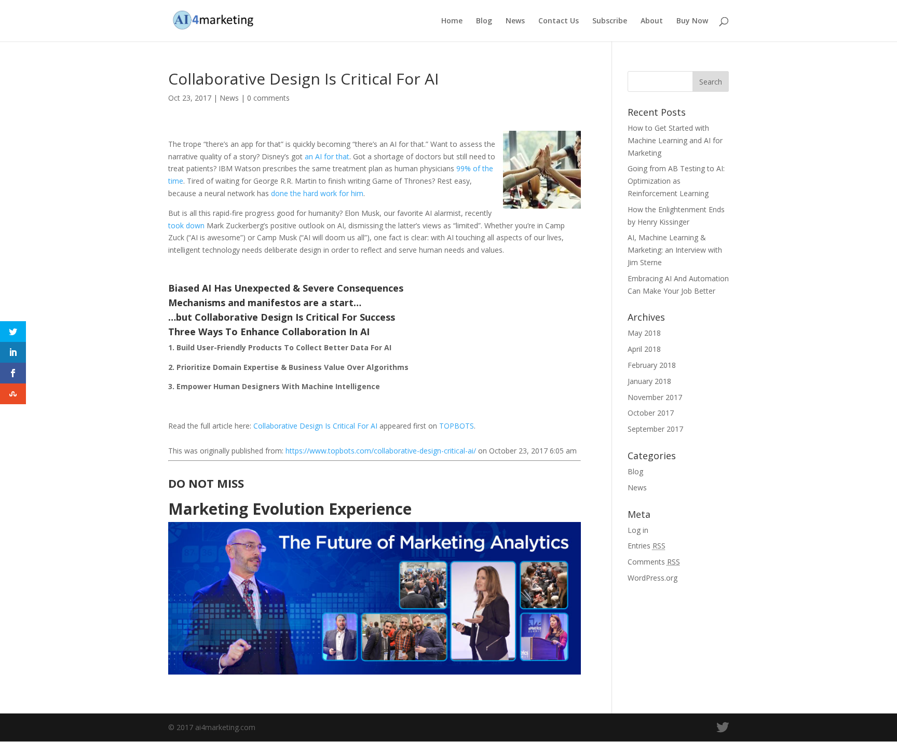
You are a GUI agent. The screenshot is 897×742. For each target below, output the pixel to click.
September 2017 (655, 429)
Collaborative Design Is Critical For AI (315, 426)
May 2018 (644, 333)
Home (452, 21)
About (652, 21)
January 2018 (649, 381)
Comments (654, 562)
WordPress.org (652, 578)
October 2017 (651, 413)
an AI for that (327, 156)
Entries (646, 546)
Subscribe (609, 21)
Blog (484, 21)
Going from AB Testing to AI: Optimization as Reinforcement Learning (676, 180)
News (515, 21)
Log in (638, 530)
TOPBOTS (456, 426)
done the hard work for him (317, 193)
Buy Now (692, 21)
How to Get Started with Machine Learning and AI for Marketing (675, 140)
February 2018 (652, 365)
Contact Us (558, 21)
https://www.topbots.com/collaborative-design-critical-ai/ (381, 451)
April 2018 (644, 349)
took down (186, 225)
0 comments (268, 98)
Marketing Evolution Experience (290, 508)
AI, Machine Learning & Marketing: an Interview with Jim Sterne (675, 249)
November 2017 (655, 397)
